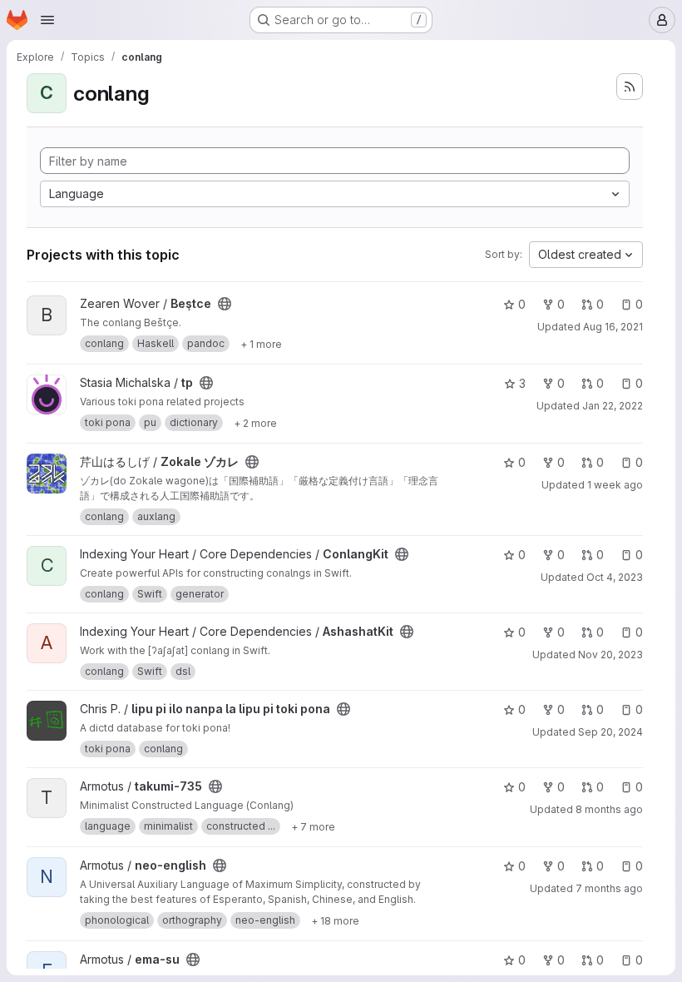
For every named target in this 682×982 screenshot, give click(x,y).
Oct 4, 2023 (614, 577)
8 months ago (609, 809)
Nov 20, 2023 (610, 654)
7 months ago (609, 888)
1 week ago (615, 485)
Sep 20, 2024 (610, 732)
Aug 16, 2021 (613, 326)
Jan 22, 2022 (612, 405)
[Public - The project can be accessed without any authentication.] (224, 303)
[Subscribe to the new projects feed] (629, 86)
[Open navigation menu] (47, 20)
